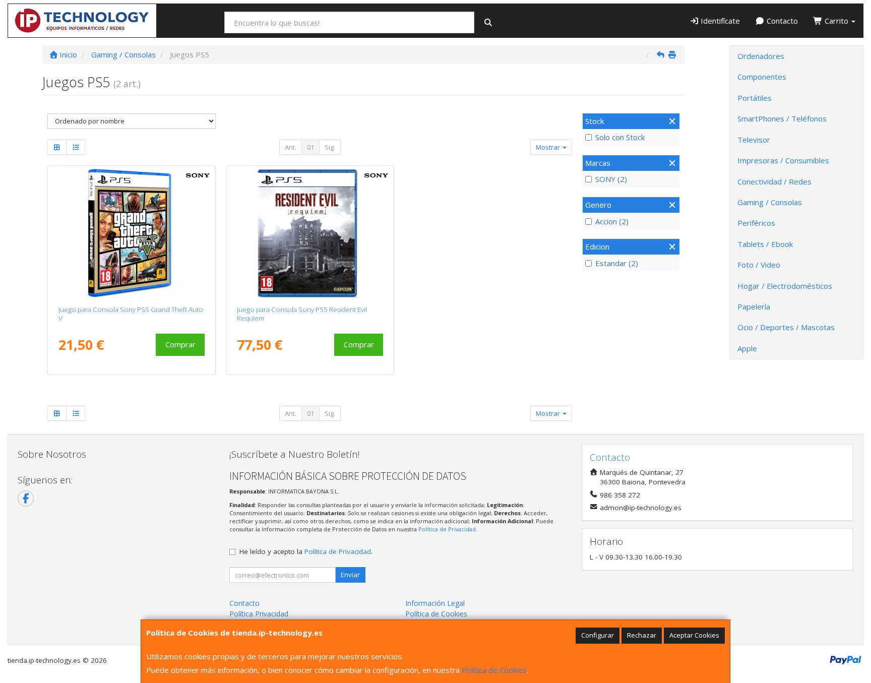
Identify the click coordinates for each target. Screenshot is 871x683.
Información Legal (435, 603)
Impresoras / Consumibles (783, 160)
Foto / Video (758, 265)
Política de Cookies (494, 670)
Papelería (753, 306)
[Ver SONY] (309, 233)
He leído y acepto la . (305, 551)
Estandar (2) (616, 263)
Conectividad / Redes (774, 181)
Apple (747, 348)
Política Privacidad (258, 613)
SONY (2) (611, 179)
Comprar (180, 344)
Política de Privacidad (447, 529)
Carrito (836, 21)
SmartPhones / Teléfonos (782, 118)
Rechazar (641, 635)
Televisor (753, 140)
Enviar (350, 574)
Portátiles (754, 98)
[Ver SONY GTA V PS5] (131, 233)
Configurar (597, 635)
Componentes (761, 77)
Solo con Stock (620, 137)
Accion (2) (612, 221)
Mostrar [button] (549, 147)
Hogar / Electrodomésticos (784, 286)
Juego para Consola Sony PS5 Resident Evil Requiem (302, 314)
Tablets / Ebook (765, 244)
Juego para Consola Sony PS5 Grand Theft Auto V (130, 314)
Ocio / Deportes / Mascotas (786, 327)
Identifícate (719, 21)
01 (310, 147)
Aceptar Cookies (694, 635)
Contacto (781, 21)
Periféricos (756, 223)
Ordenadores (760, 56)
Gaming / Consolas (769, 202)
